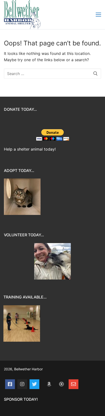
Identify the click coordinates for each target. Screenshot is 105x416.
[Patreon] (61, 384)
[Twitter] (34, 384)
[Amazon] (49, 384)
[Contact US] (73, 384)
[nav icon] (98, 14)
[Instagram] (22, 384)
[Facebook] (10, 384)
